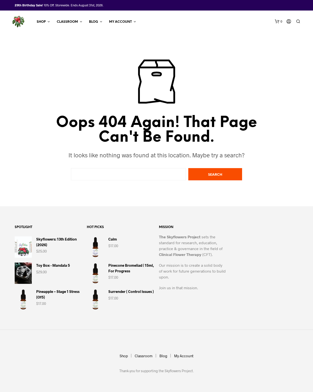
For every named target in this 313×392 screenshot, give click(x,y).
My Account (120, 21)
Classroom (67, 21)
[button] (278, 21)
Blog (93, 21)
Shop (41, 21)
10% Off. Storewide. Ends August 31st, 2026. (73, 5)
